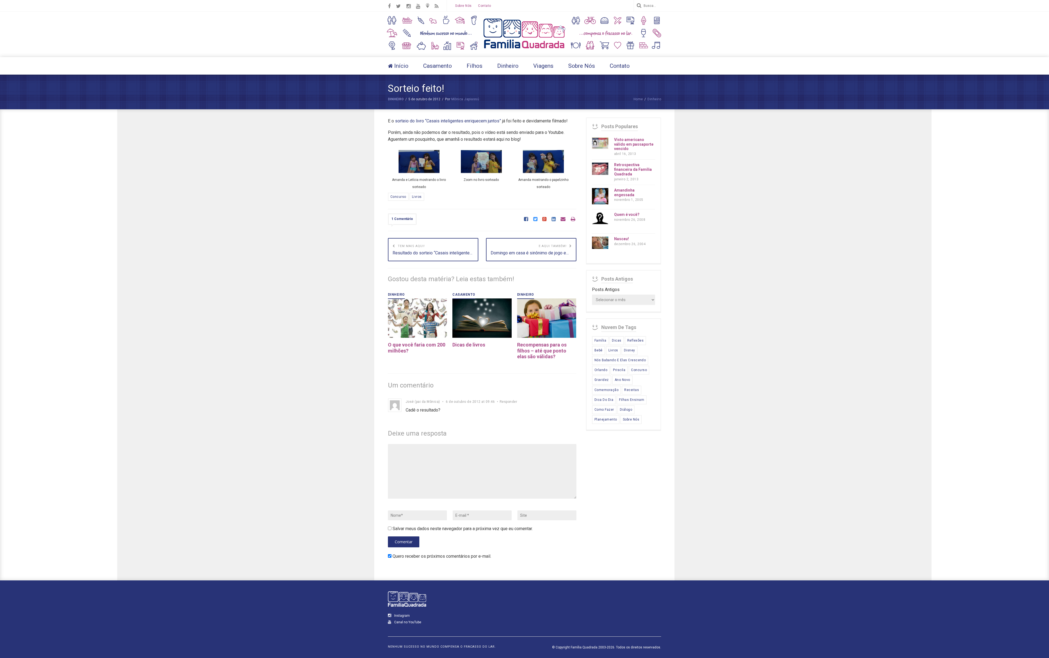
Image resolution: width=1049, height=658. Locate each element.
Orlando (600, 370)
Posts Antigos (606, 289)
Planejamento (605, 419)
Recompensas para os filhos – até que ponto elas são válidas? (542, 350)
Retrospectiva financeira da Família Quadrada (633, 169)
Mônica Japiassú (465, 99)
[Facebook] (526, 219)
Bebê (598, 350)
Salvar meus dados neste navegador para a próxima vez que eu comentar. (463, 528)
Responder (508, 402)
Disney (629, 350)
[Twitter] (535, 219)
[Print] (573, 219)
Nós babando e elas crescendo (620, 360)
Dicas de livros (468, 345)
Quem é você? (627, 214)
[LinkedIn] (553, 219)
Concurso (398, 197)
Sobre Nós (463, 6)
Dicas (616, 340)
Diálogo (626, 410)
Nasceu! (621, 239)
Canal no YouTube (407, 622)
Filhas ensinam (631, 400)
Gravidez (601, 380)
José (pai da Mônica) (423, 402)
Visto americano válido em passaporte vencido (633, 144)
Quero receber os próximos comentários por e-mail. (442, 556)
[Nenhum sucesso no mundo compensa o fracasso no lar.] (524, 49)
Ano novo (622, 380)
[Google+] (544, 219)
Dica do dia (603, 400)
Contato (484, 6)
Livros (417, 197)
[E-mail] (563, 219)
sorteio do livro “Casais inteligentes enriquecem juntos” (448, 121)
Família (600, 340)
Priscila (619, 370)
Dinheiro (396, 99)
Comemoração (606, 390)
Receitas (631, 390)
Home (638, 99)
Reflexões (635, 340)
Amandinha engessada (624, 192)
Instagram (401, 616)
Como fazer (604, 410)
